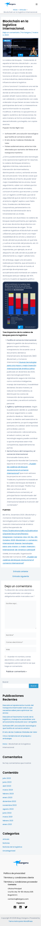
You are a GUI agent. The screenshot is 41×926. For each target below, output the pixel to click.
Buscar (5, 682)
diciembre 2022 (9, 801)
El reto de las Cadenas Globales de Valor (20, 732)
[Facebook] (15, 907)
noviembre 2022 (10, 805)
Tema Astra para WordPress (20, 921)
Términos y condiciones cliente (19, 877)
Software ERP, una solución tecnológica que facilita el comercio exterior (19, 727)
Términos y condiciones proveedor (21, 881)
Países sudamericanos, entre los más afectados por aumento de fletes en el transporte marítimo (21, 149)
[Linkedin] (20, 907)
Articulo (6, 839)
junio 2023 (7, 782)
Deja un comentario (11, 32)
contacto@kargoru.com (18, 899)
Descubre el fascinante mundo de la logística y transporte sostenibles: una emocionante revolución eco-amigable (20, 719)
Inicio (5, 744)
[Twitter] (26, 907)
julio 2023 (7, 778)
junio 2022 (7, 813)
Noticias (6, 843)
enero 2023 (7, 797)
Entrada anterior (20, 572)
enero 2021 (7, 824)
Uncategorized (9, 851)
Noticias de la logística (12, 847)
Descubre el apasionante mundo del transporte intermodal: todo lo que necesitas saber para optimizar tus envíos (18, 709)
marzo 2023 (8, 790)
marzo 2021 (7, 817)
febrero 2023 (8, 793)
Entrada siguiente (21, 576)
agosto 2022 (8, 809)
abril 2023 (7, 786)
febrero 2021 (8, 820)
